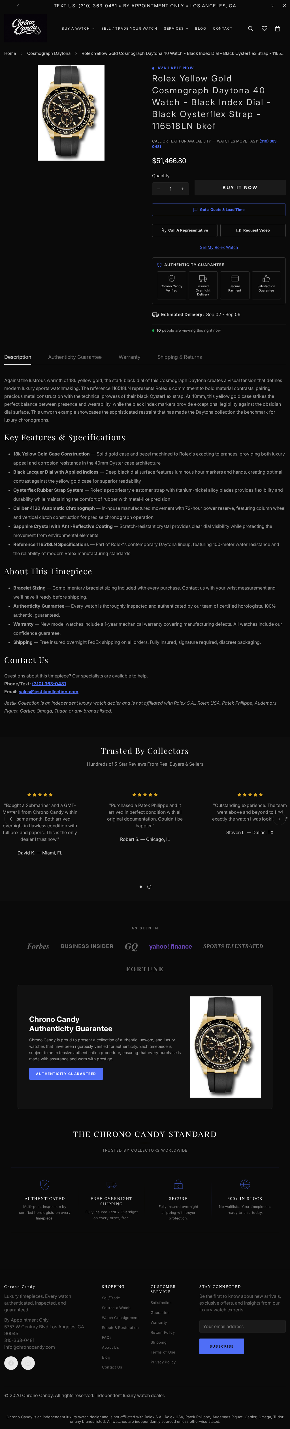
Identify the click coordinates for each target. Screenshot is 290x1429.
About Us (110, 1347)
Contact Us (112, 1367)
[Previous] (17, 5)
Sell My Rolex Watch (219, 247)
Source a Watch (116, 1307)
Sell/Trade (111, 1298)
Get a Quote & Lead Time (222, 209)
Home (10, 53)
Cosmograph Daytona (49, 53)
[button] (277, 28)
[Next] (272, 5)
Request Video (256, 230)
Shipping (159, 1342)
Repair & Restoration (120, 1327)
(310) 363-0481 (49, 684)
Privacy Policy (163, 1362)
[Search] (250, 28)
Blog (200, 28)
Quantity (161, 175)
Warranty (159, 1322)
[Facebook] (11, 1363)
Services (174, 28)
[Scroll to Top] (275, 1398)
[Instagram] (28, 1363)
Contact (223, 28)
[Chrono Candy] (25, 28)
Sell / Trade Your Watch (129, 28)
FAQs (107, 1337)
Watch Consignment (120, 1317)
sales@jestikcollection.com (48, 691)
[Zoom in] (126, 77)
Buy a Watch (76, 28)
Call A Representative (188, 230)
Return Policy (163, 1332)
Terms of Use (163, 1352)
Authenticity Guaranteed (66, 1074)
